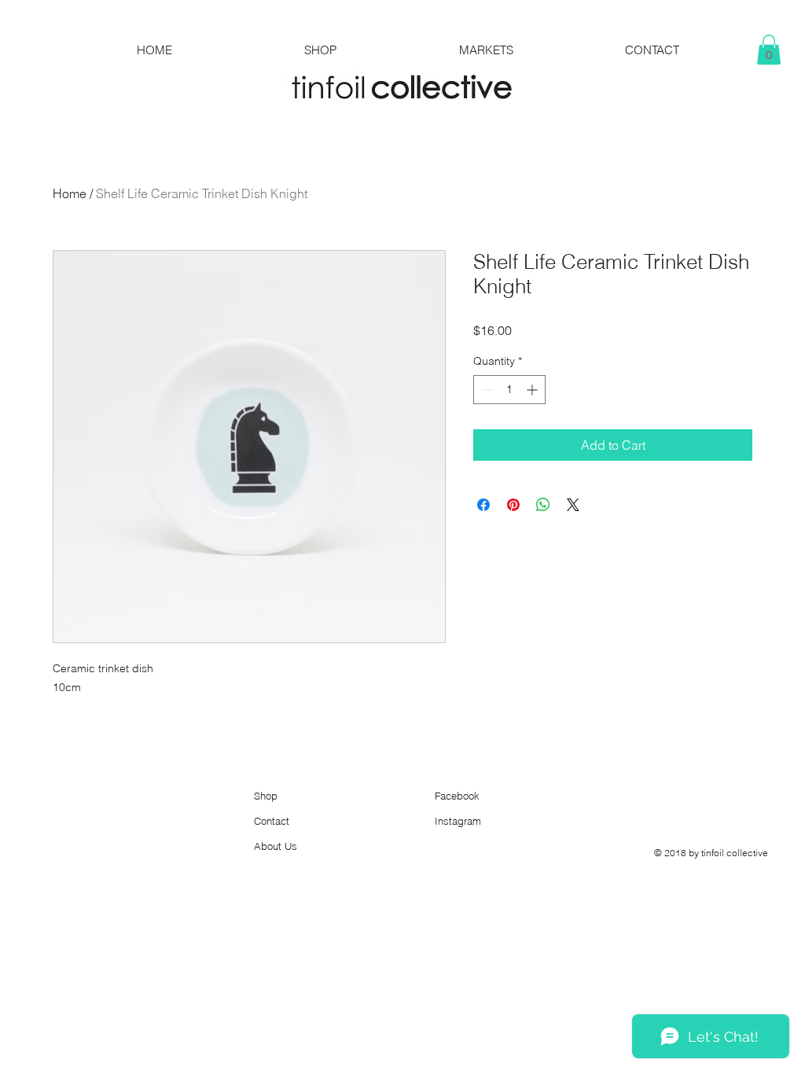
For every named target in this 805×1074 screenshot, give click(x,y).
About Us (275, 846)
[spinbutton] (509, 389)
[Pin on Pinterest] (513, 504)
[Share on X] (573, 504)
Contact (271, 821)
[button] (768, 49)
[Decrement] (485, 389)
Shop (266, 795)
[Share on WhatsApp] (543, 504)
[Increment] (533, 389)
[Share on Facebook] (483, 504)
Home (69, 193)
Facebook (457, 795)
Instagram (458, 821)
